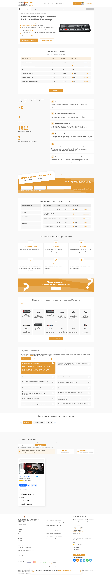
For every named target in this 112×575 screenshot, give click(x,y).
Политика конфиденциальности (56, 566)
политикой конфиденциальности (36, 190)
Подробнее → (86, 209)
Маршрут (24, 485)
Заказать (86, 62)
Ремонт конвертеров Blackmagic (53, 528)
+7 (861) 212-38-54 (48, 3)
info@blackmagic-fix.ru (78, 531)
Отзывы (49, 9)
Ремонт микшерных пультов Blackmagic (55, 522)
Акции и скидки (65, 9)
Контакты (80, 9)
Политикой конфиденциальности (47, 447)
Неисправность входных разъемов (49, 209)
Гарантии (59, 9)
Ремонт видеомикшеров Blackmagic (54, 533)
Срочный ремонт (34, 9)
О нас (45, 9)
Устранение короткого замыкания (30, 81)
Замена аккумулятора (27, 73)
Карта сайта (21, 555)
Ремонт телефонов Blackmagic (53, 538)
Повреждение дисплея (48, 226)
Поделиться (74, 560)
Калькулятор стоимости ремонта (25, 547)
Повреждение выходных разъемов (49, 214)
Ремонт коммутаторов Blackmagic (53, 525)
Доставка (54, 9)
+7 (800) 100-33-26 (59, 3)
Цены (41, 9)
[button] (21, 423)
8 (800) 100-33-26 (77, 528)
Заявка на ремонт (73, 9)
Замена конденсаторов (27, 77)
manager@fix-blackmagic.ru (79, 535)
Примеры (20, 529)
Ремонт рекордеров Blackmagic (53, 530)
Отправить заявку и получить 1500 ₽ (58, 188)
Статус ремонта (90, 9)
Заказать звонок (56, 288)
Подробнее (56, 252)
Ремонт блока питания (27, 62)
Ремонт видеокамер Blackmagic (53, 520)
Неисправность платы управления (48, 222)
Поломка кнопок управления (50, 218)
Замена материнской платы (28, 66)
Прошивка (24, 69)
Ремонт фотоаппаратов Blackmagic (54, 536)
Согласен (77, 571)
